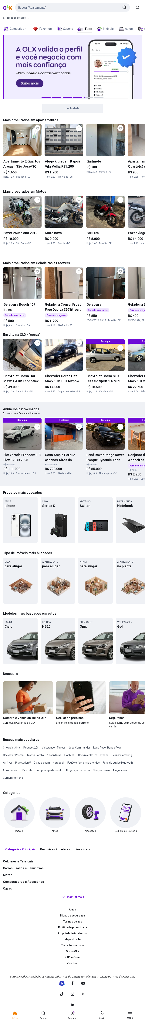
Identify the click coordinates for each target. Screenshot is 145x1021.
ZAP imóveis (72, 957)
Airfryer (7, 762)
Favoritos (45, 29)
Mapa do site (73, 939)
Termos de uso (72, 921)
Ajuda (72, 909)
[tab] (20, 849)
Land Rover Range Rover (108, 747)
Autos (129, 29)
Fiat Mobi (69, 755)
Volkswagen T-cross (54, 747)
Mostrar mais (75, 897)
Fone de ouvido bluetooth (118, 762)
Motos (7, 875)
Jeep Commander (79, 747)
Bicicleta (27, 770)
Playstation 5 (23, 762)
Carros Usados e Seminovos (23, 868)
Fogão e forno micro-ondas (83, 762)
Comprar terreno (13, 777)
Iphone (104, 755)
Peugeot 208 (31, 747)
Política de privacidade (72, 927)
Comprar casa (101, 770)
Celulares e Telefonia (18, 861)
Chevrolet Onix (11, 747)
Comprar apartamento (48, 770)
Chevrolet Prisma (13, 755)
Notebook (58, 762)
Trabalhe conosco (72, 945)
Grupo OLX (72, 951)
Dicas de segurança (72, 915)
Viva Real (72, 963)
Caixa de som (42, 762)
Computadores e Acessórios (23, 882)
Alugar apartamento (78, 770)
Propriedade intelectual (72, 933)
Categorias (17, 29)
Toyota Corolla (35, 755)
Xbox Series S (11, 770)
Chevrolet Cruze (87, 755)
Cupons (68, 29)
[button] (72, 7)
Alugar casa (120, 770)
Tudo (88, 29)
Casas (7, 888)
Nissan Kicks (54, 755)
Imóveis (108, 29)
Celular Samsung (122, 755)
